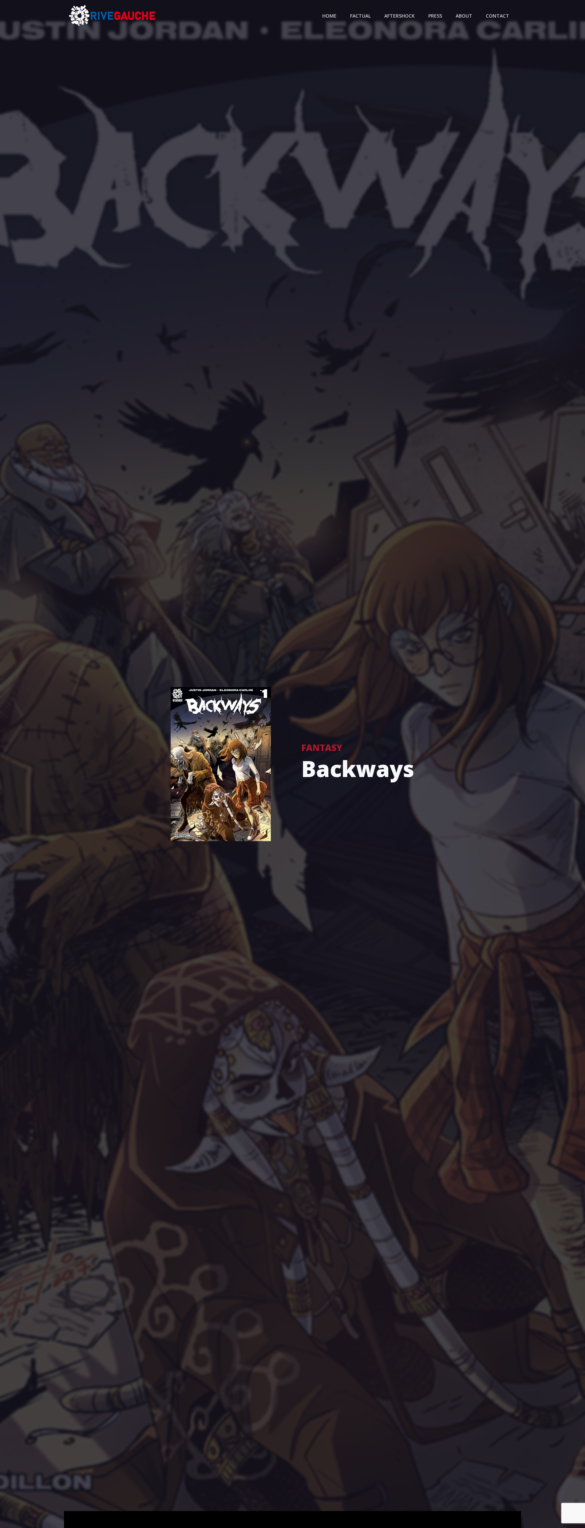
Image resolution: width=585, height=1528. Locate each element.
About (464, 16)
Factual (360, 16)
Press (435, 16)
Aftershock (399, 16)
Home (329, 16)
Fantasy (321, 748)
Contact (497, 16)
